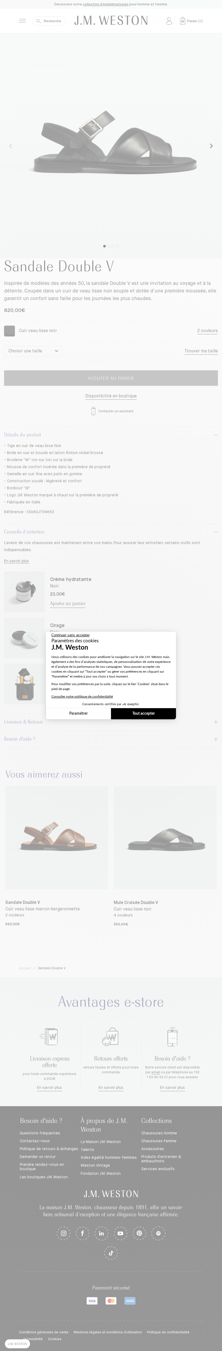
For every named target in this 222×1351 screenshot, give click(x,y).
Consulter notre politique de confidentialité (82, 696)
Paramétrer (78, 713)
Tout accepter (143, 713)
